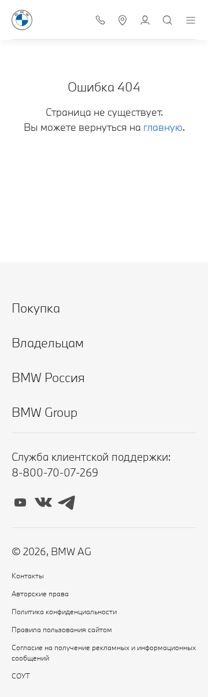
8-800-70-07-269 (55, 472)
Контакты (28, 575)
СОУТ (21, 675)
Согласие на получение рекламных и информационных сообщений (104, 652)
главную (163, 127)
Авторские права (40, 593)
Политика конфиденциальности (64, 611)
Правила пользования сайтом (62, 629)
